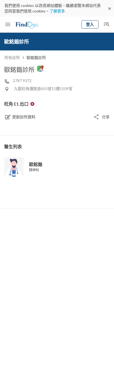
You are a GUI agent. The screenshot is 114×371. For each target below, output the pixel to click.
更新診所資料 (23, 116)
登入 (90, 24)
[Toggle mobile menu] (7, 24)
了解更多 (57, 11)
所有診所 (12, 57)
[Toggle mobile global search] (106, 24)
